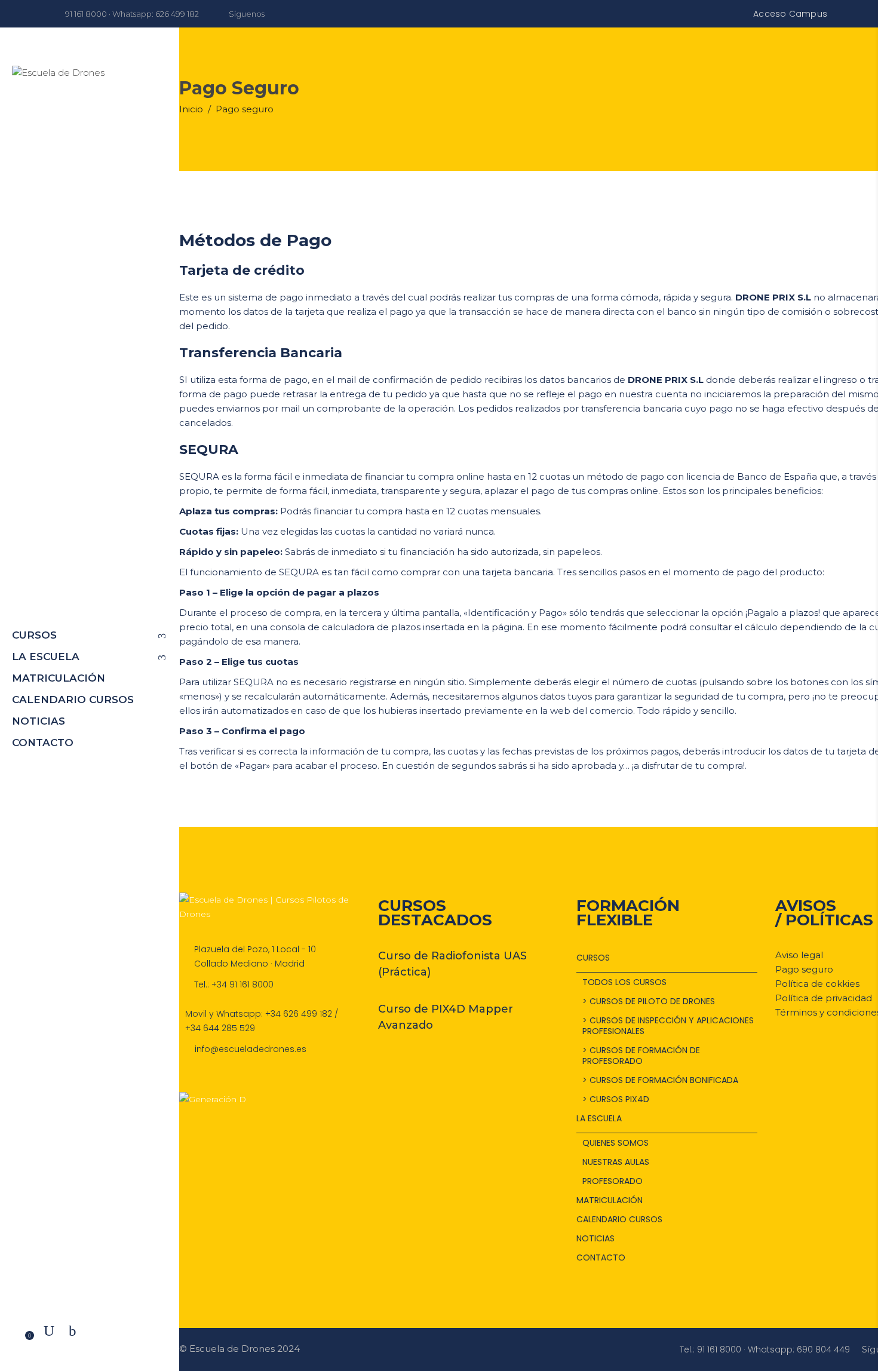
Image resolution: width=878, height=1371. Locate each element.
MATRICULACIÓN (609, 1200)
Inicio (191, 109)
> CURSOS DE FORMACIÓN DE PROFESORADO (641, 1055)
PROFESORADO (612, 1181)
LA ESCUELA (599, 1118)
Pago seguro (804, 969)
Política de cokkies (817, 983)
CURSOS (593, 958)
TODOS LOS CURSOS (624, 982)
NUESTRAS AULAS (615, 1162)
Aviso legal (799, 955)
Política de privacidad (823, 998)
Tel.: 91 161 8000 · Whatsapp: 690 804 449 (765, 1349)
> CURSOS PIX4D (615, 1099)
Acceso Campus (790, 14)
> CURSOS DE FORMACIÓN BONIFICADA (660, 1080)
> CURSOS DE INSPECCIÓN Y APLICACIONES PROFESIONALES (668, 1025)
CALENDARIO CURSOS (619, 1219)
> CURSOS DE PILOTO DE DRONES (648, 1001)
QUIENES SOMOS (615, 1143)
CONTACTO (600, 1257)
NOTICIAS (595, 1238)
